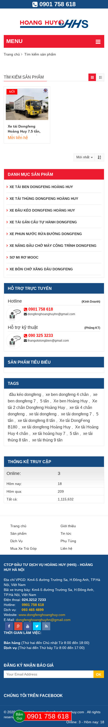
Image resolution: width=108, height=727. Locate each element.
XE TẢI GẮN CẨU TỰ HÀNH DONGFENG (43, 222)
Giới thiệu (68, 526)
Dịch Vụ (16, 541)
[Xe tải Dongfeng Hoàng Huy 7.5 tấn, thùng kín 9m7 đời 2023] (27, 104)
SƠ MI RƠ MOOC (24, 257)
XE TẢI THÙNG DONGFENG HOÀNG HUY (44, 199)
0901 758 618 (57, 4)
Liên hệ (66, 548)
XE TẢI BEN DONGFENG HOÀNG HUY (41, 187)
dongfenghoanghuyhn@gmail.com (51, 314)
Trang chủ (12, 54)
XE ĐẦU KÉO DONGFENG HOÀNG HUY (42, 210)
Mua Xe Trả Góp (23, 548)
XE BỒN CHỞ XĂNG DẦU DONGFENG (41, 269)
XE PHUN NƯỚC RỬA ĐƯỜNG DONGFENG (46, 234)
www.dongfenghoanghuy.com (42, 615)
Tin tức (66, 533)
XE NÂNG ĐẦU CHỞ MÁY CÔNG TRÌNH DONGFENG (53, 246)
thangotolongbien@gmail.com (48, 340)
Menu (14, 41)
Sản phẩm (18, 533)
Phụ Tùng (68, 541)
